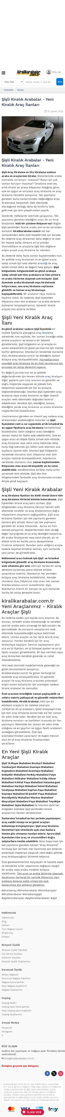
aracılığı (42, 263)
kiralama (47, 332)
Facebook (7, 1027)
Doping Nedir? (9, 1003)
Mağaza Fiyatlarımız (12, 990)
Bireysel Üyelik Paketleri (14, 950)
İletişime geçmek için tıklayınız (20, 1066)
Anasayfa (8, 90)
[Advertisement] (32, 34)
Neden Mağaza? (10, 974)
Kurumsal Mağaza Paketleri (16, 978)
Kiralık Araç (7, 933)
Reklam (6, 925)
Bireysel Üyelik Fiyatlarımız (16, 961)
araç (48, 376)
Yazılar (20, 90)
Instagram (7, 1031)
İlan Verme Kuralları (12, 954)
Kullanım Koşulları (11, 957)
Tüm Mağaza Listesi (12, 929)
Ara (60, 81)
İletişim (6, 936)
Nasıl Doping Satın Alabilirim (16, 1010)
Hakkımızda (8, 917)
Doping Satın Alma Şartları (15, 1007)
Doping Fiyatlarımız (12, 1014)
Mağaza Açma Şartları (13, 982)
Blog (4, 921)
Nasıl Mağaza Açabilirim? (14, 986)
